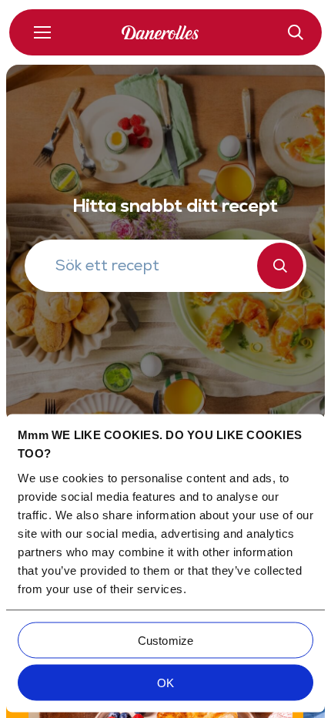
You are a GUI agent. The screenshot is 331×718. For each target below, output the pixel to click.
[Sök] (280, 266)
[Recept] (295, 32)
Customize (165, 639)
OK (165, 682)
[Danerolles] (165, 32)
